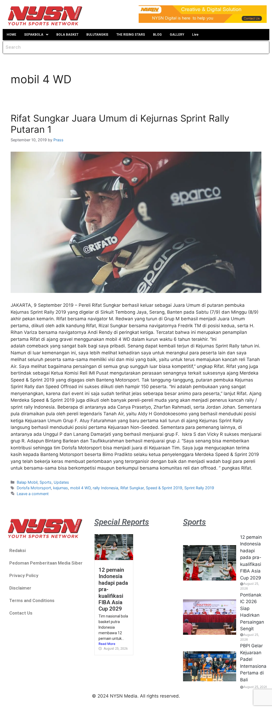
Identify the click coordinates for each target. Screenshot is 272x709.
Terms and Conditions (31, 600)
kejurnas (60, 488)
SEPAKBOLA (33, 34)
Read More (107, 644)
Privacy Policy (23, 575)
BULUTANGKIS (97, 34)
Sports (46, 482)
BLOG (157, 34)
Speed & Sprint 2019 (164, 488)
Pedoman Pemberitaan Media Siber (46, 563)
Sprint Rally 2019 (199, 488)
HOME (11, 34)
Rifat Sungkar (132, 488)
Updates (61, 482)
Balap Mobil (27, 482)
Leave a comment (33, 493)
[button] (36, 34)
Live (195, 34)
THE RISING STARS (130, 34)
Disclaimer (20, 588)
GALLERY (177, 34)
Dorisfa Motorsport (34, 488)
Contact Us (20, 613)
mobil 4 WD (80, 488)
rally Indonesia (105, 488)
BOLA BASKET (67, 34)
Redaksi (17, 550)
